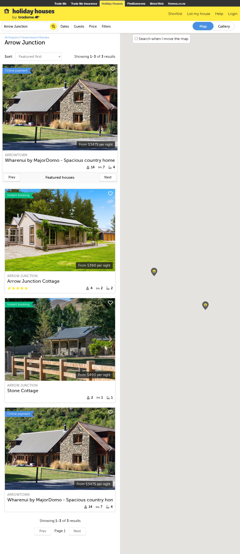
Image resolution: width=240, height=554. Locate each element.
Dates (64, 26)
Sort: (9, 56)
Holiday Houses (112, 3)
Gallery (224, 26)
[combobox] (30, 26)
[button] (205, 305)
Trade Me (60, 3)
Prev (11, 177)
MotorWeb (157, 3)
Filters (106, 26)
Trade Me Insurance (84, 3)
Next (108, 177)
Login (232, 14)
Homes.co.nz (176, 3)
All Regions (12, 37)
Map (203, 26)
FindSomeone (136, 3)
